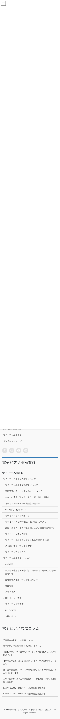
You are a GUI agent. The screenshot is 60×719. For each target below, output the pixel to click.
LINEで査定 (10, 610)
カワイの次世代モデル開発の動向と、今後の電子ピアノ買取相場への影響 (29, 680)
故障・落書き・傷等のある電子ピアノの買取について (29, 528)
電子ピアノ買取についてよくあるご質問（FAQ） (27, 540)
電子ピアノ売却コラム (15, 552)
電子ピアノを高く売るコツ (17, 515)
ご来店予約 (10, 592)
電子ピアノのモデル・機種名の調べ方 (22, 503)
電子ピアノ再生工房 (12, 435)
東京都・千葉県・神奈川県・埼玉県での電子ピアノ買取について (30, 572)
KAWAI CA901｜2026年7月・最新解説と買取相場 (24, 688)
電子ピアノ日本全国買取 (16, 534)
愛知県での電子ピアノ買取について (21, 580)
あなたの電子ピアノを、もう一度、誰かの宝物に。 (28, 497)
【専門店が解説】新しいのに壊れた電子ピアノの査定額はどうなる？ (29, 662)
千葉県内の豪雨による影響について (18, 640)
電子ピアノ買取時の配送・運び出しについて (25, 522)
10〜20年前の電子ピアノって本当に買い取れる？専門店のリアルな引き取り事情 (30, 671)
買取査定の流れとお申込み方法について (23, 491)
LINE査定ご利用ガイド (15, 509)
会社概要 (9, 564)
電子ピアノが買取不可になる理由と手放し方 (22, 646)
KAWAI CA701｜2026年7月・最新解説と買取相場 (24, 694)
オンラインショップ (12, 441)
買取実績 (9, 586)
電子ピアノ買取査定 (14, 604)
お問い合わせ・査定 (12, 598)
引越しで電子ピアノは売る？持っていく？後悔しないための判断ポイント (29, 653)
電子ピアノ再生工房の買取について (19, 479)
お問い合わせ (11, 616)
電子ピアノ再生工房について (16, 558)
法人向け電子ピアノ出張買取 (18, 546)
